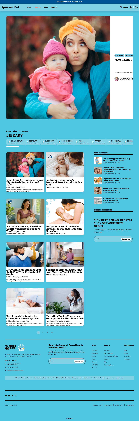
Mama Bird (13, 405)
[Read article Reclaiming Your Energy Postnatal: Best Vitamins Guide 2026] (65, 172)
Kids (93, 359)
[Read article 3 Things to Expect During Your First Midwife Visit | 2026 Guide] (65, 262)
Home (8, 131)
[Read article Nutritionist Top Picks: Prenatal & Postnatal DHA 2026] (113, 190)
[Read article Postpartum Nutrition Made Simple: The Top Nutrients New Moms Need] (65, 217)
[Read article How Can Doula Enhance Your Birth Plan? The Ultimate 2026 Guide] (25, 262)
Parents (94, 362)
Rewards (94, 368)
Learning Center (109, 365)
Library (15, 131)
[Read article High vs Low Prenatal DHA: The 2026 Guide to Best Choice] (113, 180)
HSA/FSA (95, 365)
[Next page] (52, 332)
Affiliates (127, 359)
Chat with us (69, 418)
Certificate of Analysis (111, 356)
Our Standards (108, 353)
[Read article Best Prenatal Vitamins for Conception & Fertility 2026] (25, 307)
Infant (94, 356)
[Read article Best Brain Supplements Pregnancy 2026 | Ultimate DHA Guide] (113, 160)
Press (126, 353)
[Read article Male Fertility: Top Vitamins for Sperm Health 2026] (113, 200)
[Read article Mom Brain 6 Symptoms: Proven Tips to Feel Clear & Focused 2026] (25, 172)
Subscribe (126, 239)
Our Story (107, 350)
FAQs (125, 350)
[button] (124, 7)
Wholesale (127, 356)
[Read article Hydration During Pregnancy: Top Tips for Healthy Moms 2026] (65, 307)
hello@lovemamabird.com (15, 370)
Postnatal (95, 353)
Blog (105, 362)
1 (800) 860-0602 (12, 367)
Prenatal (94, 350)
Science (106, 359)
